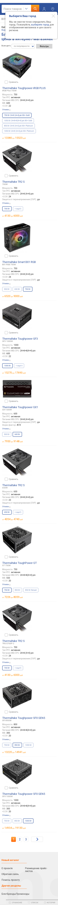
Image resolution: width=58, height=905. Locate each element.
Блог (4, 893)
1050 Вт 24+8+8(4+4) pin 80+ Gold (18, 121)
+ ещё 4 (19, 366)
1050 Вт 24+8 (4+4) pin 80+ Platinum (19, 131)
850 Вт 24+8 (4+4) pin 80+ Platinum (18, 126)
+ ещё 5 (18, 209)
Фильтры (44, 46)
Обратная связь (10, 874)
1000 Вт (28, 745)
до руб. (15, 137)
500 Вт (7, 434)
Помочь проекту (10, 879)
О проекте (7, 868)
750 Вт (7, 745)
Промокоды (22, 893)
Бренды (11, 893)
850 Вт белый (31, 590)
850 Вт (17, 590)
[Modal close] (51, 15)
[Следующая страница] (37, 839)
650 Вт (17, 289)
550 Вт (7, 289)
